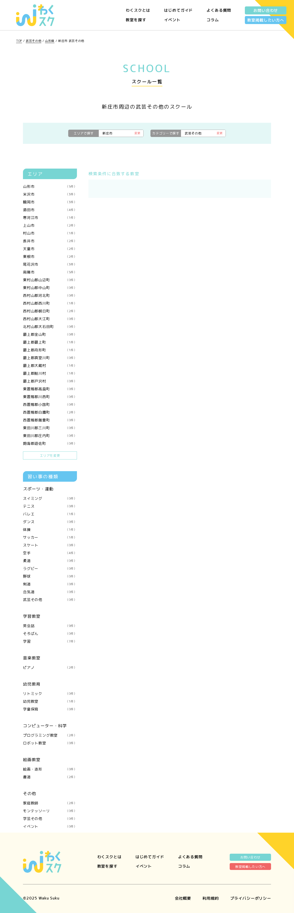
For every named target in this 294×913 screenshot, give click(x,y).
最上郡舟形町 (50, 350)
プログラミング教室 (50, 735)
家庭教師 (50, 803)
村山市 (50, 233)
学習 (50, 641)
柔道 (50, 560)
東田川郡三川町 (50, 427)
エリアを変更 (50, 455)
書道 (50, 776)
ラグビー (50, 568)
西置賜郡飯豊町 (50, 420)
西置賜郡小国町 (50, 404)
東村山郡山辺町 (50, 279)
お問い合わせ (265, 10)
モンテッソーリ (50, 810)
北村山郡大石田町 (50, 326)
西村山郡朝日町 (50, 311)
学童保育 (50, 709)
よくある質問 (218, 10)
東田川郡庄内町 (50, 435)
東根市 (50, 256)
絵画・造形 (50, 769)
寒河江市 (50, 217)
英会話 (50, 625)
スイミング (50, 498)
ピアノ (50, 667)
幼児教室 (50, 701)
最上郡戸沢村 (50, 381)
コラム (212, 19)
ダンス (50, 521)
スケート (50, 545)
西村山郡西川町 (50, 303)
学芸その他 (50, 818)
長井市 (50, 240)
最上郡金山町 (50, 334)
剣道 (50, 584)
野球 (50, 576)
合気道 (50, 591)
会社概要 (183, 898)
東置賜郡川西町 (50, 396)
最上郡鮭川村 (50, 373)
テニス (50, 506)
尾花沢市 (50, 264)
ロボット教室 (50, 743)
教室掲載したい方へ (265, 20)
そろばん (50, 633)
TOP (19, 41)
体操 (50, 529)
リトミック (50, 693)
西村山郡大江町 (50, 318)
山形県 (49, 41)
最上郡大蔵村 (50, 365)
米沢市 (50, 194)
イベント (172, 19)
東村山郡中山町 (50, 287)
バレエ (50, 514)
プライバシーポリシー (250, 898)
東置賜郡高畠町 (50, 388)
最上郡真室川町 (50, 357)
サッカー (50, 537)
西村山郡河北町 (50, 295)
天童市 (50, 248)
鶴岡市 (50, 202)
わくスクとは (138, 10)
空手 (50, 552)
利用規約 (210, 898)
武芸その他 (33, 41)
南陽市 (50, 272)
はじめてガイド (178, 10)
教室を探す (136, 19)
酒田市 (50, 209)
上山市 (50, 225)
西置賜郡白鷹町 (50, 412)
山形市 (50, 186)
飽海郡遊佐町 (50, 443)
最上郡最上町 (50, 342)
